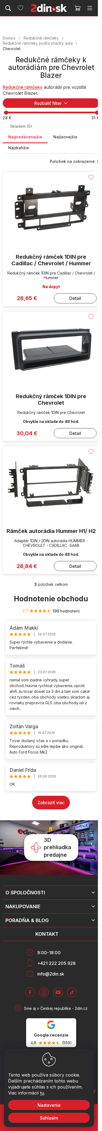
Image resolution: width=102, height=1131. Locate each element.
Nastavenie (49, 1105)
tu (42, 1093)
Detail (75, 298)
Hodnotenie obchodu (51, 599)
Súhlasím (49, 1118)
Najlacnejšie (65, 137)
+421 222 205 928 (56, 963)
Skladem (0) (21, 126)
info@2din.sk (50, 974)
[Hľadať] (8, 8)
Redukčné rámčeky (22, 87)
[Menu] (89, 8)
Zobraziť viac (51, 802)
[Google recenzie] (51, 1033)
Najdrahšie (18, 147)
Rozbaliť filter (48, 103)
